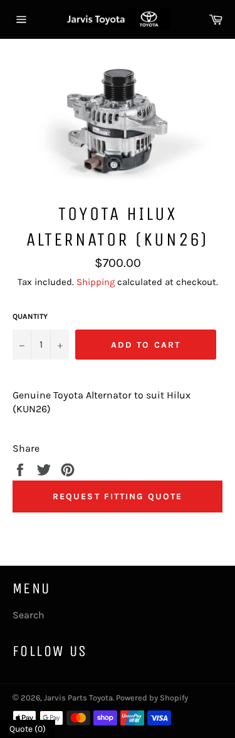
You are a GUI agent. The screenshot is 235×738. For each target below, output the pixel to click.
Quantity (30, 316)
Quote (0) (27, 729)
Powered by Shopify (152, 697)
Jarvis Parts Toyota (78, 697)
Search (28, 615)
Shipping (95, 282)
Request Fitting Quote (117, 496)
